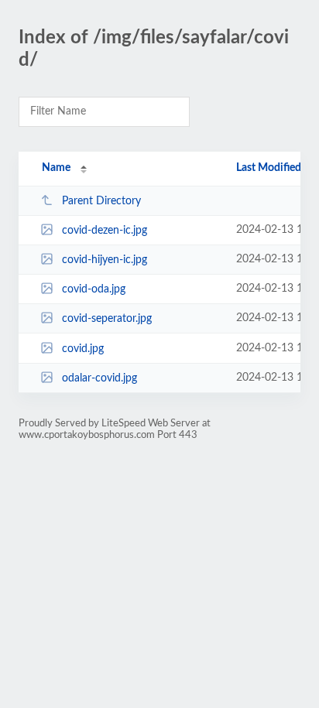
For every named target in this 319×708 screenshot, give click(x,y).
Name (56, 167)
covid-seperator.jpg (107, 318)
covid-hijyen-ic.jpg (104, 260)
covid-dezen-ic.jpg (104, 230)
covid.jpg (83, 349)
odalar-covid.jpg (99, 378)
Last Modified (268, 167)
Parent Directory (101, 201)
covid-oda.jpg (93, 289)
